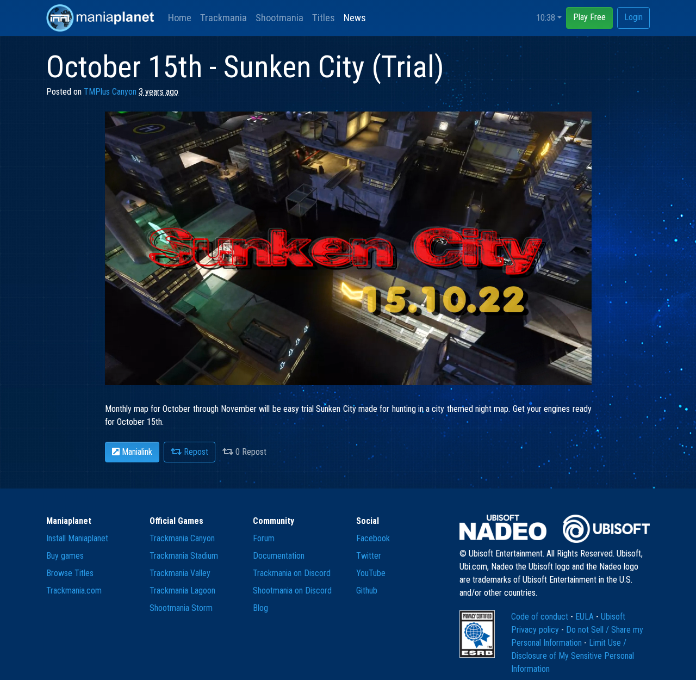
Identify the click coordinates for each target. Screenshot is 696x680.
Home (179, 17)
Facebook (373, 538)
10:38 (545, 18)
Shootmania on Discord (292, 590)
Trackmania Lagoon (182, 590)
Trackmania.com (74, 590)
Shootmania (279, 17)
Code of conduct (540, 616)
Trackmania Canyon (182, 538)
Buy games (65, 556)
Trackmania (223, 17)
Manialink (136, 452)
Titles (323, 17)
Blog (260, 608)
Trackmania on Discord (292, 573)
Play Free (589, 17)
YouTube (371, 573)
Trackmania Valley (180, 573)
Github (366, 590)
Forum (264, 538)
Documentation (278, 556)
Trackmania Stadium (184, 556)
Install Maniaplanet (77, 538)
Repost (195, 452)
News (355, 17)
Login (633, 17)
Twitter (368, 556)
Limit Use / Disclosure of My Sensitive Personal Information (572, 656)
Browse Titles (70, 573)
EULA (585, 616)
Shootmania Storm (181, 608)
